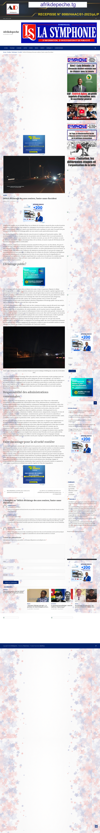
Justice (25, 48)
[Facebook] (96, 18)
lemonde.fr (72, 499)
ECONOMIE (71, 488)
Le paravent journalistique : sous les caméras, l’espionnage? (61, 606)
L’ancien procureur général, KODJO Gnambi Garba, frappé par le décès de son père (13, 593)
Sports (31, 48)
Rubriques (49, 48)
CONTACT (42, 48)
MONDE (71, 492)
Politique (12, 48)
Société (5, 195)
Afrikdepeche (11, 31)
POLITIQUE (71, 494)
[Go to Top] (96, 826)
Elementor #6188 (59, 48)
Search (95, 402)
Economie (19, 48)
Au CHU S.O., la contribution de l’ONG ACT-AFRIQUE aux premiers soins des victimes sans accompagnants (49, 492)
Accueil (6, 48)
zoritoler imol (11, 505)
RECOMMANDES (8, 587)
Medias (36, 48)
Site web (5, 575)
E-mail (4, 568)
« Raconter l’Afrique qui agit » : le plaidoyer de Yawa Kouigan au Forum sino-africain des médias (38, 607)
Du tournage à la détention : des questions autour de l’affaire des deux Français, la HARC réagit (84, 607)
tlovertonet (11, 528)
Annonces (5, 589)
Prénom (71, 358)
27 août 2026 (6, 594)
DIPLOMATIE (72, 486)
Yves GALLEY (13, 201)
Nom (4, 561)
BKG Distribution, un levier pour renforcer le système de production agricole (18, 491)
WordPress (42, 646)
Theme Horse (26, 646)
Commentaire (7, 543)
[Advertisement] (82, 468)
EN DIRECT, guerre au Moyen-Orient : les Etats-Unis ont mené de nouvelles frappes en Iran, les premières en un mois (83, 503)
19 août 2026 (78, 609)
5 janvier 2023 (6, 201)
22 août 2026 (30, 609)
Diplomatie (53, 603)
